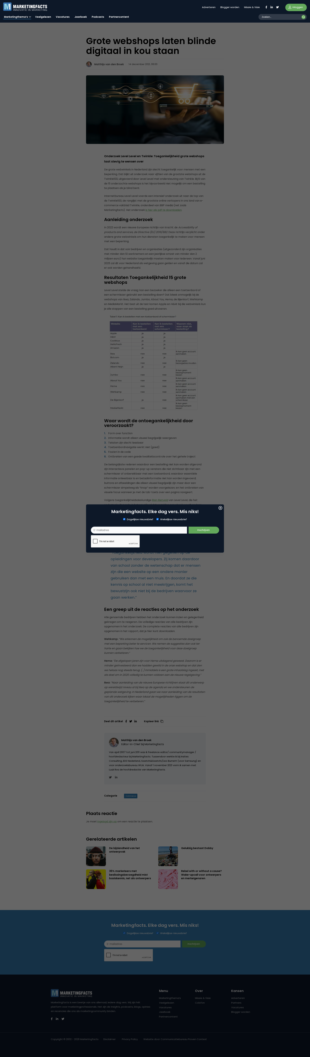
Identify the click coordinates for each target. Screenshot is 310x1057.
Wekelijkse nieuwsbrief (173, 519)
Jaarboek (80, 17)
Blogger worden (229, 7)
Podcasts (98, 17)
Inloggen (297, 7)
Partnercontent (119, 17)
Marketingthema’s (16, 17)
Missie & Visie (252, 7)
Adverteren (209, 7)
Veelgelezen (43, 17)
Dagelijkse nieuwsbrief (140, 519)
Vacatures (63, 17)
